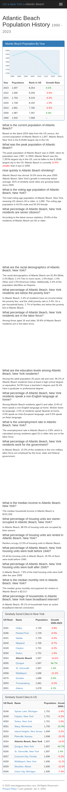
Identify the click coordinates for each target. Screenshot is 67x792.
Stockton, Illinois (22, 766)
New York (16, 4)
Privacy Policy (9, 788)
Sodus (19, 653)
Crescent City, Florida (25, 756)
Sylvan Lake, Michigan (26, 711)
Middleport (21, 673)
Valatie (19, 638)
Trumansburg (23, 683)
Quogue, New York (24, 746)
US (5, 4)
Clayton (20, 648)
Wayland (20, 643)
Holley (19, 628)
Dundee (20, 678)
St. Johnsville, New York (26, 751)
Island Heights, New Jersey (28, 731)
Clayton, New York (23, 716)
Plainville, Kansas (23, 736)
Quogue (20, 663)
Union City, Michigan (24, 771)
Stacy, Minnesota (23, 726)
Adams (19, 688)
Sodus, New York (23, 721)
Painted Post (22, 633)
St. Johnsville (22, 668)
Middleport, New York (25, 761)
